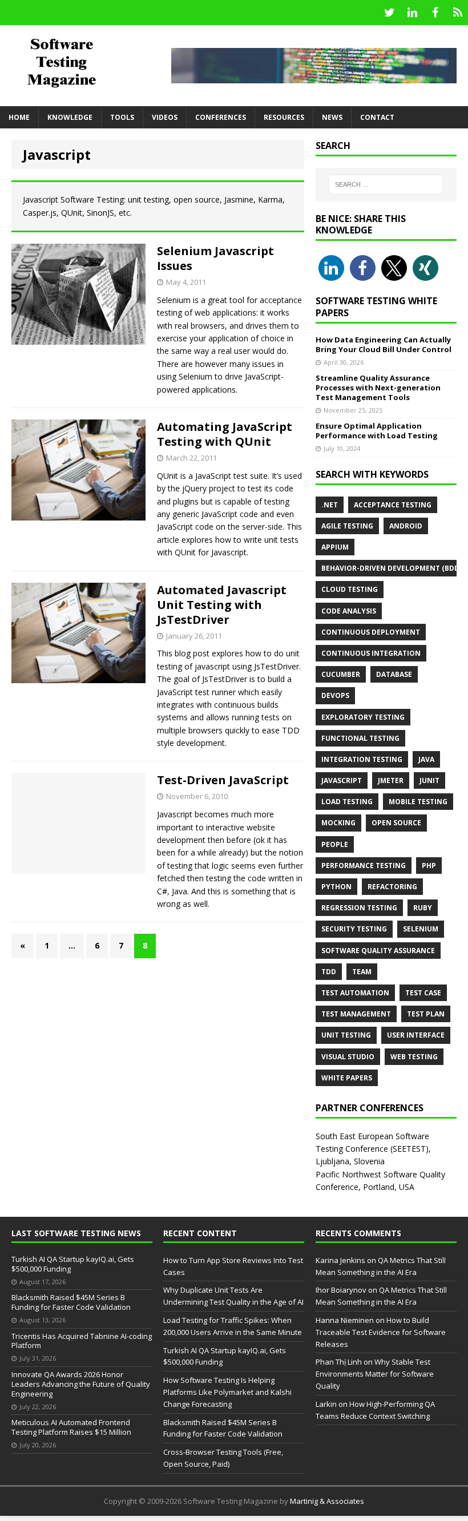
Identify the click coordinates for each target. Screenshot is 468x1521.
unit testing (346, 1035)
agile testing (347, 526)
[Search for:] (385, 184)
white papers (346, 1078)
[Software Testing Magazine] (74, 62)
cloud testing (349, 589)
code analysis (348, 611)
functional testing (360, 738)
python (336, 886)
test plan (426, 1014)
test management (356, 1014)
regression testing (359, 908)
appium (335, 547)
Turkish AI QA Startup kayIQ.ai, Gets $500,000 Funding (72, 1264)
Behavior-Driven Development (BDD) (391, 568)
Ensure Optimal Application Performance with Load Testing (377, 431)
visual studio (347, 1057)
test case (423, 993)
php (429, 865)
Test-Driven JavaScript (223, 780)
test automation (355, 993)
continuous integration (371, 653)
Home (19, 117)
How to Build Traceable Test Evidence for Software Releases (381, 1332)
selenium (420, 929)
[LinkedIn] (412, 12)
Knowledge (69, 117)
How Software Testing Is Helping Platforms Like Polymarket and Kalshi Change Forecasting (227, 1392)
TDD (328, 972)
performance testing (363, 865)
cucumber (340, 674)
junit (429, 780)
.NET (329, 505)
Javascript (341, 780)
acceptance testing (392, 505)
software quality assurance (378, 950)
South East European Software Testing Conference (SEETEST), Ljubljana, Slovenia (373, 1149)
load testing (347, 801)
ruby (422, 908)
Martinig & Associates (327, 1501)
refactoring (392, 886)
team (362, 972)
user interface (416, 1035)
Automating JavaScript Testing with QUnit (224, 434)
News (332, 117)
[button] (331, 268)
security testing (354, 929)
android (405, 526)
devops (335, 695)
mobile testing (418, 801)
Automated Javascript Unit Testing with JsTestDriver (222, 604)
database (394, 674)
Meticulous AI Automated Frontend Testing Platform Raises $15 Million (71, 1427)
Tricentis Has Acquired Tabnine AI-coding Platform (81, 1341)
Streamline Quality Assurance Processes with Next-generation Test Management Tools (378, 387)
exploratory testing (363, 717)
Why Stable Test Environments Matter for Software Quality (375, 1374)
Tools (122, 117)
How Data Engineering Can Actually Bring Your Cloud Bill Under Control (383, 344)
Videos (164, 117)
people (334, 844)
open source (396, 823)
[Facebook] (435, 12)
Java (426, 759)
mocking (338, 823)
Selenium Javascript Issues (215, 258)
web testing (414, 1057)
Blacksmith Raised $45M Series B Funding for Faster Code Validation (71, 1302)
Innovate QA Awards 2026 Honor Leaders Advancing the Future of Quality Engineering (80, 1384)
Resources (284, 117)
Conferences (220, 117)
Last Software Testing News (76, 1233)
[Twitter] (389, 12)
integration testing (361, 759)
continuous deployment (370, 632)
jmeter (391, 780)
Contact (377, 117)
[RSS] (457, 12)
